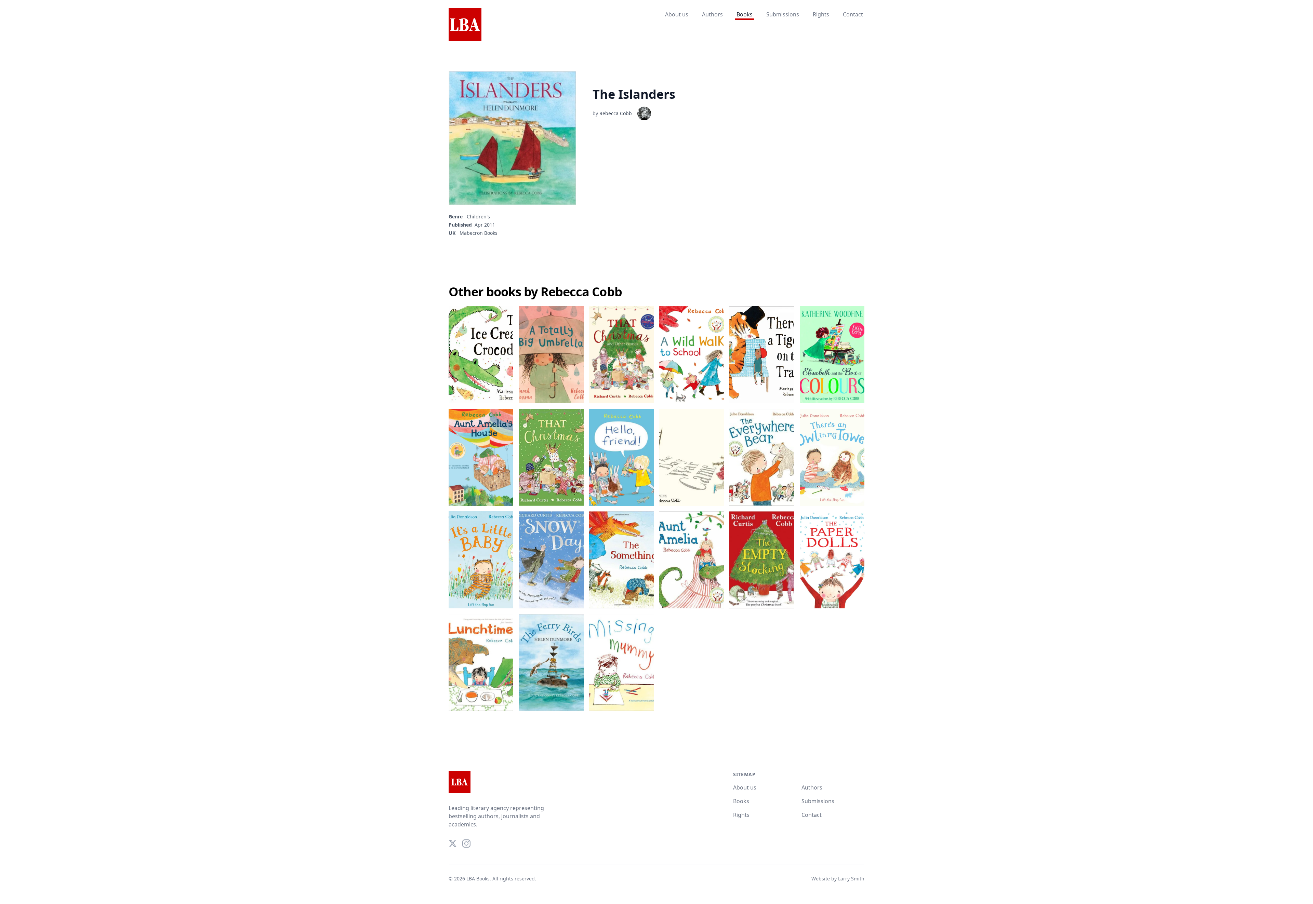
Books (745, 14)
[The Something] (621, 559)
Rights (821, 14)
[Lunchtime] (481, 662)
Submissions (782, 14)
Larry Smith (851, 878)
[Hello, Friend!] (621, 457)
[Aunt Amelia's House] (481, 457)
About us (676, 14)
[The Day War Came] (691, 457)
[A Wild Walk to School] (691, 354)
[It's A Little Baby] (481, 559)
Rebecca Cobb (615, 113)
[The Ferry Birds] (551, 662)
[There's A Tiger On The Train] (761, 354)
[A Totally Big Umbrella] (551, 354)
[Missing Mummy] (621, 662)
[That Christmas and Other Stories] (621, 354)
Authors (712, 14)
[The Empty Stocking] (761, 559)
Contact (853, 14)
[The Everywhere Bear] (761, 457)
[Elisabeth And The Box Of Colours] (832, 354)
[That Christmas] (551, 457)
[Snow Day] (551, 559)
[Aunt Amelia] (691, 559)
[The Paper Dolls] (832, 559)
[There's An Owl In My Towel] (832, 457)
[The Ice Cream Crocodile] (481, 354)
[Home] (465, 25)
